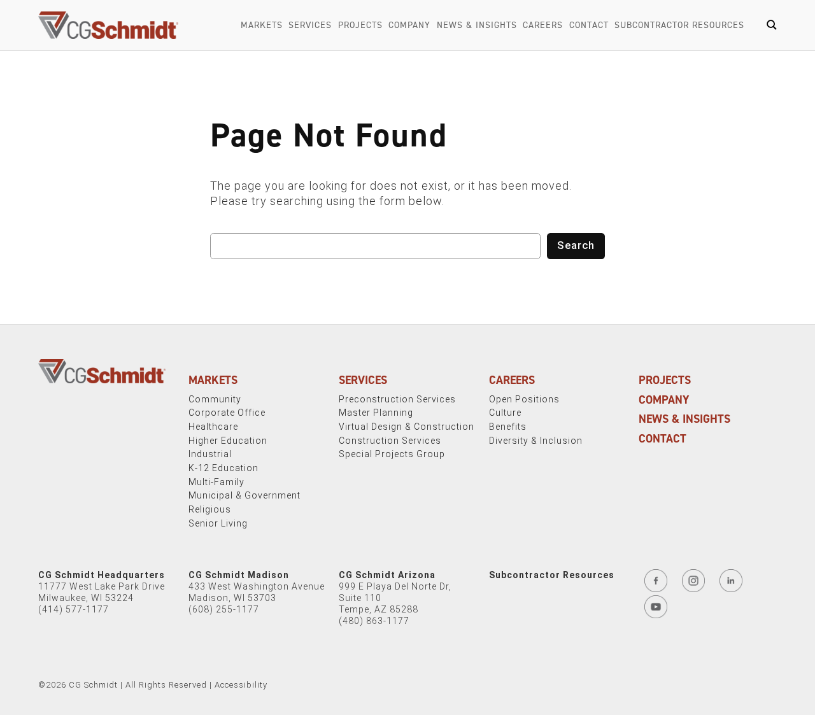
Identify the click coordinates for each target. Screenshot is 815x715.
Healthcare (213, 426)
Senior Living (218, 523)
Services (310, 25)
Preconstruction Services (397, 399)
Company (409, 25)
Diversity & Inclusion (536, 440)
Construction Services (390, 440)
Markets (262, 25)
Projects (360, 25)
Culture (505, 412)
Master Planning (376, 412)
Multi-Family (216, 482)
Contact (589, 25)
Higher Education (227, 440)
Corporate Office (227, 412)
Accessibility (241, 685)
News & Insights (477, 25)
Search (576, 245)
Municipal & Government (244, 495)
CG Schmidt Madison (238, 575)
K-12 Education (223, 468)
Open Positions (524, 399)
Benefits (508, 426)
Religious (209, 509)
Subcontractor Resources (679, 25)
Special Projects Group (392, 454)
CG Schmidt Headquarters (101, 575)
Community (214, 399)
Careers (543, 25)
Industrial (210, 454)
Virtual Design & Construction (406, 426)
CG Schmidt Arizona (387, 575)
